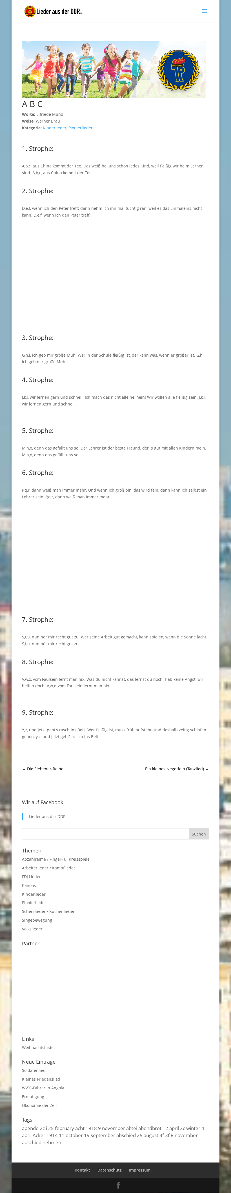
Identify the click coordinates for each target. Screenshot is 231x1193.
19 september (99, 1135)
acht (80, 1128)
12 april (171, 1128)
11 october (71, 1135)
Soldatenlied (34, 1070)
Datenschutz (109, 1170)
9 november (111, 1128)
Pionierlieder (80, 127)
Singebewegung (37, 920)
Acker (39, 1135)
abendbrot (149, 1128)
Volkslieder (32, 929)
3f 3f (164, 1135)
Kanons (29, 885)
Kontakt (82, 1170)
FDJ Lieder (31, 876)
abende (30, 1128)
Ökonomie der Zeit (39, 1105)
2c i (43, 1128)
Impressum (139, 1170)
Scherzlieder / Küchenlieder (48, 911)
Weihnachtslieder (38, 1047)
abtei (131, 1128)
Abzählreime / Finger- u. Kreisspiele (56, 859)
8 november (184, 1135)
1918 (91, 1128)
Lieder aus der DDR (47, 816)
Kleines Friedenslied (41, 1079)
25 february (61, 1128)
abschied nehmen (41, 1142)
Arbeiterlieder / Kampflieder (48, 868)
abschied (126, 1135)
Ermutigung (33, 1096)
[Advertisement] (115, 275)
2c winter (190, 1128)
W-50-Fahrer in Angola (43, 1088)
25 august (147, 1135)
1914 (52, 1135)
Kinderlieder (54, 127)
